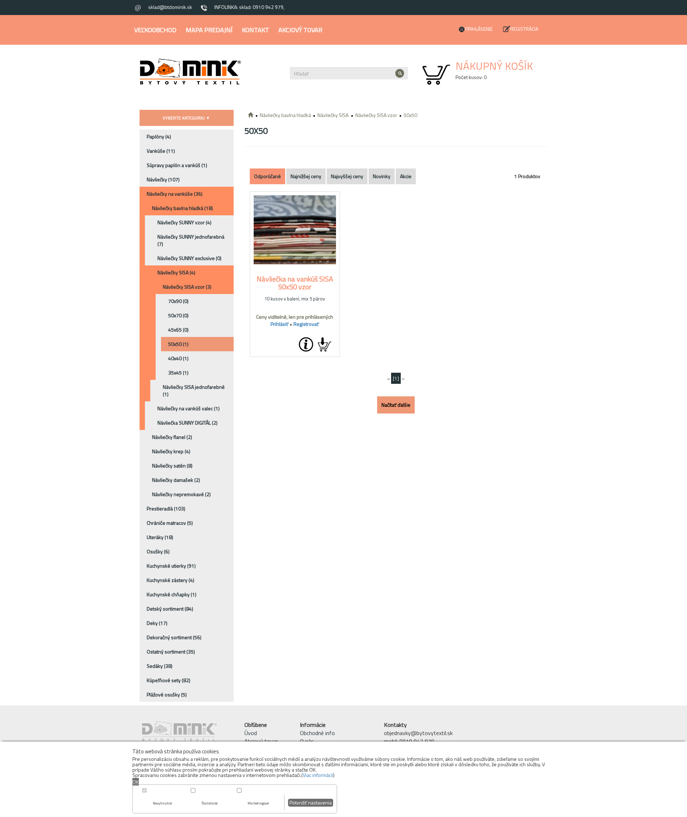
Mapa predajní (209, 30)
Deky (157, 623)
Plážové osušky (167, 694)
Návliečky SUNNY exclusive (189, 258)
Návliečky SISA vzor (187, 286)
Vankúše (161, 151)
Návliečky (163, 179)
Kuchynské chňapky (171, 594)
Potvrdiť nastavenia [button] (310, 802)
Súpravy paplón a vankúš (177, 165)
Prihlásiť (279, 324)
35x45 (178, 372)
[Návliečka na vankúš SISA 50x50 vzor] (295, 230)
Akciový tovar (300, 30)
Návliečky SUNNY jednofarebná (190, 240)
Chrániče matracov (170, 523)
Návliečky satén (172, 465)
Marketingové (258, 803)
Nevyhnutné (162, 803)
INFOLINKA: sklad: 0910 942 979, (249, 7)
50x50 (178, 344)
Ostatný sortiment (171, 651)
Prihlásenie (479, 29)
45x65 (178, 329)
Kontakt (255, 30)
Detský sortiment (170, 608)
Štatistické (209, 803)
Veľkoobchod (155, 30)
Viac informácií (318, 775)
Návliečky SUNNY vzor (184, 222)
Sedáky (159, 666)
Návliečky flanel (172, 437)
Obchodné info (317, 733)
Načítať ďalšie (395, 404)
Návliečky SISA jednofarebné (194, 390)
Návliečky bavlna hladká (182, 208)
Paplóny (159, 136)
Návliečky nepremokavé (181, 494)
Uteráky (160, 537)
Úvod (250, 733)
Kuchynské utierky (171, 565)
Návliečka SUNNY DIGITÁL (187, 422)
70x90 (178, 301)
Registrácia (524, 29)
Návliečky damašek (176, 480)
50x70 (178, 315)
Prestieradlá (166, 508)
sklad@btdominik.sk (170, 7)
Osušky (158, 551)
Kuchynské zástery (170, 580)
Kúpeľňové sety (168, 680)
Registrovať (306, 324)
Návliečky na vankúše (175, 193)
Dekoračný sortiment (174, 637)
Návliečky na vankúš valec (188, 408)
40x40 (178, 358)
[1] (396, 378)
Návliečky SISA (176, 272)
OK (135, 782)
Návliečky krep (171, 451)
